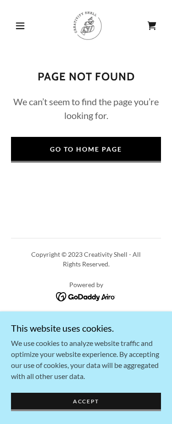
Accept (86, 401)
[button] (20, 26)
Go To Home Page (86, 149)
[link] (87, 25)
